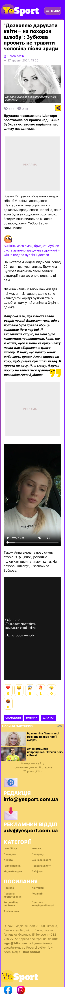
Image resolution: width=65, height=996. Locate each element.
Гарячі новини (12, 865)
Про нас (9, 887)
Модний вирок (13, 871)
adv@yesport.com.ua (31, 830)
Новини (31, 717)
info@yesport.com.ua (31, 799)
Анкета (8, 860)
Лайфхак (37, 871)
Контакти (38, 887)
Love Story (10, 848)
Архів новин (11, 911)
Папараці (38, 854)
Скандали (13, 717)
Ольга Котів (15, 56)
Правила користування (12, 895)
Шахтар (48, 717)
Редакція (37, 893)
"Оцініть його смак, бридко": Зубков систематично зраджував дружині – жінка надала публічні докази (31, 250)
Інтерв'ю (37, 848)
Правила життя (41, 865)
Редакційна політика (11, 904)
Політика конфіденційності (43, 904)
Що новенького (41, 860)
